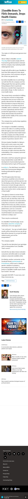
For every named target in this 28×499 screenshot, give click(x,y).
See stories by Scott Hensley (18, 309)
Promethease (5, 263)
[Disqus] (14, 425)
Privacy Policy (6, 473)
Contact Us (5, 470)
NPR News (14, 354)
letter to (6, 167)
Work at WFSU (6, 467)
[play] (2, 497)
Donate (23, 2)
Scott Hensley (9, 20)
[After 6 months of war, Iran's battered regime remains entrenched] (6, 357)
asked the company (14, 224)
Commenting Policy (7, 480)
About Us (5, 464)
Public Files (5, 477)
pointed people (16, 261)
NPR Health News (10, 280)
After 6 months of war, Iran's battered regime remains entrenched (19, 358)
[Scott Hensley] (4, 294)
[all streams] (26, 497)
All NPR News (4, 344)
